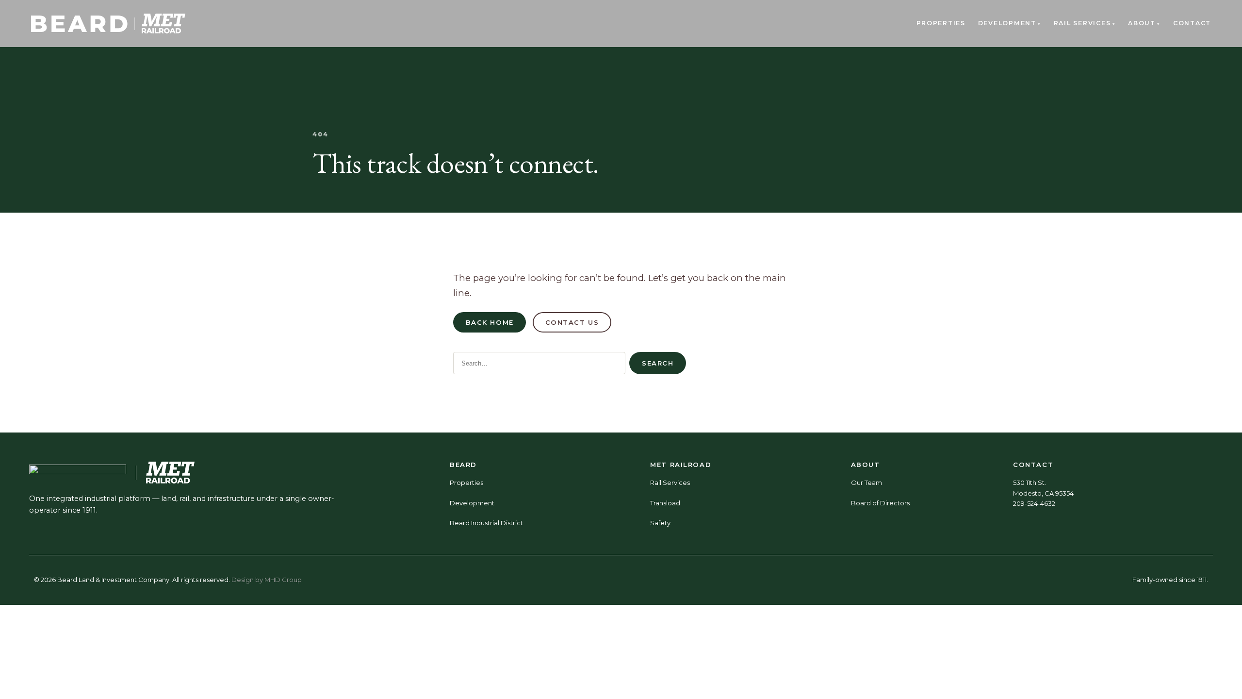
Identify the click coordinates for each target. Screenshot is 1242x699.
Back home (490, 322)
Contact (1192, 23)
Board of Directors (880, 503)
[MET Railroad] (163, 23)
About (1142, 23)
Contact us (572, 322)
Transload (665, 503)
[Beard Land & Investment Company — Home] (79, 24)
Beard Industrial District (486, 523)
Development (1007, 23)
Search (657, 363)
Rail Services (1082, 23)
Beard (463, 464)
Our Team (866, 482)
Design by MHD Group (266, 579)
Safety (660, 523)
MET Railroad (680, 464)
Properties (940, 23)
